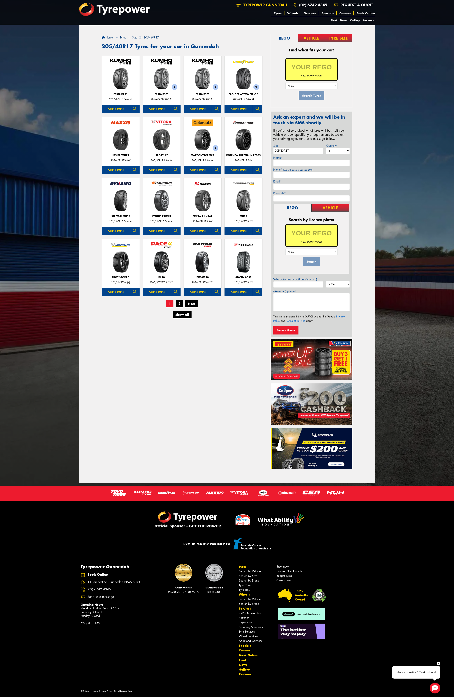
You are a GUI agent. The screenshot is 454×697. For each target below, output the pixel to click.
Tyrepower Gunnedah (264, 5)
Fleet (334, 20)
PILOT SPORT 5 (120, 277)
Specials (328, 13)
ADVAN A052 (243, 277)
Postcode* (279, 193)
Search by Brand (249, 580)
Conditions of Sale (123, 691)
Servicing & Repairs (251, 627)
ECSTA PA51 (121, 94)
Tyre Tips (244, 590)
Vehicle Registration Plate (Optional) (295, 279)
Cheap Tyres (283, 580)
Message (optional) (285, 291)
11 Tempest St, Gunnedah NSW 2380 (114, 582)
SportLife (162, 155)
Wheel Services (248, 636)
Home (109, 37)
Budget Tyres (284, 576)
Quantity (331, 146)
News (343, 20)
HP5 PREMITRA (120, 155)
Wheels (292, 13)
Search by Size (248, 576)
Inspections (245, 622)
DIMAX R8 (202, 277)
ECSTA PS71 (162, 94)
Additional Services (250, 641)
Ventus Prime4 (161, 216)
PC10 (161, 277)
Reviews (368, 20)
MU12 (243, 216)
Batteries (244, 618)
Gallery (355, 20)
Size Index (282, 566)
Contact (345, 13)
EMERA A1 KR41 (202, 216)
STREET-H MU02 (120, 216)
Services (310, 13)
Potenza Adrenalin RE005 (243, 155)
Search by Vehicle (250, 571)
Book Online (365, 13)
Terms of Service (295, 321)
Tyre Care (245, 585)
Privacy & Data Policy (101, 691)
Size (275, 146)
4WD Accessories (250, 613)
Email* (277, 181)
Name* (277, 158)
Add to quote (116, 108)
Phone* (293, 170)
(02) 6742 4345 (313, 5)
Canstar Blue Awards (289, 571)
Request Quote (286, 330)
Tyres (278, 13)
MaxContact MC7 (202, 155)
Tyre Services (247, 632)
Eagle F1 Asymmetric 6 (243, 94)
